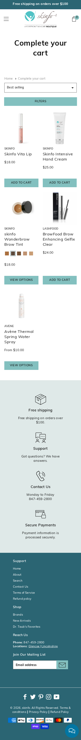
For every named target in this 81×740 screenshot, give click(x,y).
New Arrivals (22, 620)
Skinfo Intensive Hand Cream (58, 157)
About (17, 574)
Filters (40, 101)
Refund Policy (59, 712)
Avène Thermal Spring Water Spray (19, 337)
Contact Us (20, 587)
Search (17, 580)
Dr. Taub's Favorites (26, 627)
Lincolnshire (49, 646)
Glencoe (34, 646)
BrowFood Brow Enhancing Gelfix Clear (59, 240)
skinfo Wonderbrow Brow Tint (17, 240)
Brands (18, 614)
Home (8, 78)
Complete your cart (31, 78)
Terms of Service (24, 593)
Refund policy (22, 599)
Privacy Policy (38, 712)
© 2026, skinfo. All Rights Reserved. (34, 708)
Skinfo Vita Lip (18, 154)
